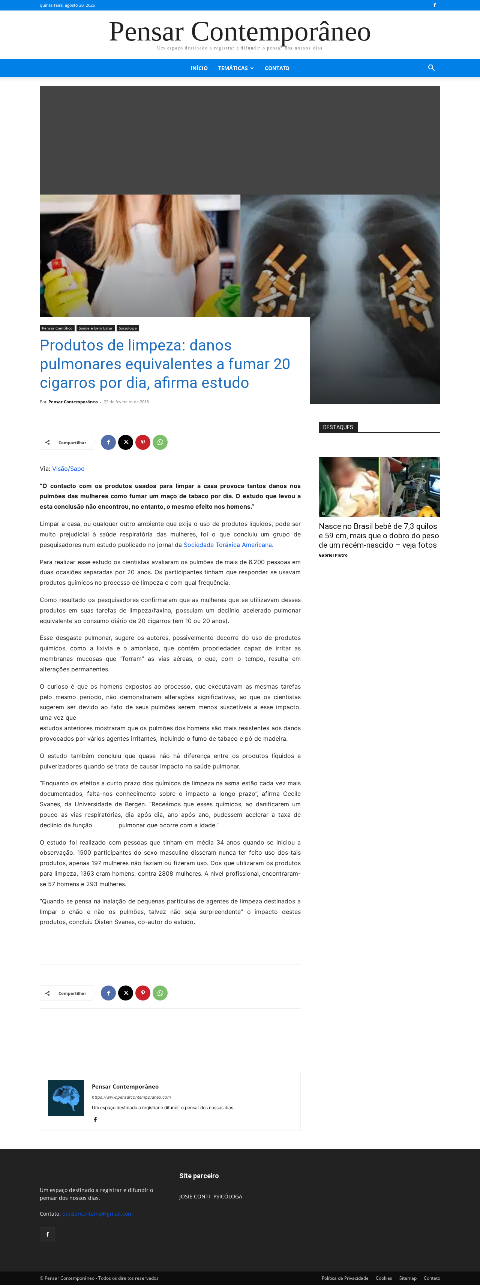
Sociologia (128, 328)
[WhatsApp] (160, 442)
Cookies (384, 1278)
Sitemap (408, 1278)
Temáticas (233, 68)
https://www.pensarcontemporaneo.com (131, 1097)
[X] (125, 442)
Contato (277, 68)
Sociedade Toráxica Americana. (228, 544)
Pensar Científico (57, 328)
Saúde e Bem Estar (95, 328)
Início (199, 68)
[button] (431, 68)
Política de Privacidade (345, 1278)
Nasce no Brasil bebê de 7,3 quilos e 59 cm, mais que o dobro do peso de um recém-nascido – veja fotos (379, 536)
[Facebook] (434, 5)
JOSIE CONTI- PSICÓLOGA (210, 1196)
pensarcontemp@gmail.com (97, 1213)
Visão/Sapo (68, 468)
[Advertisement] (240, 138)
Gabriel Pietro (333, 555)
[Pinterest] (142, 442)
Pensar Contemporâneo (73, 401)
